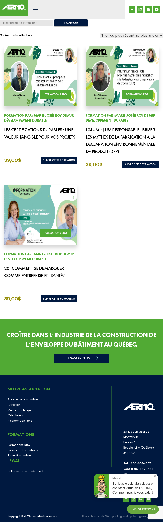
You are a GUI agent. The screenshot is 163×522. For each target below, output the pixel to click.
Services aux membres (23, 399)
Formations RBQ (19, 445)
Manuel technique (20, 410)
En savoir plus (77, 358)
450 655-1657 (140, 463)
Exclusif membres (20, 455)
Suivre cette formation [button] (59, 160)
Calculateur (16, 415)
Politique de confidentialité (26, 471)
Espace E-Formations (23, 450)
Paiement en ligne (20, 420)
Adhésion (14, 405)
